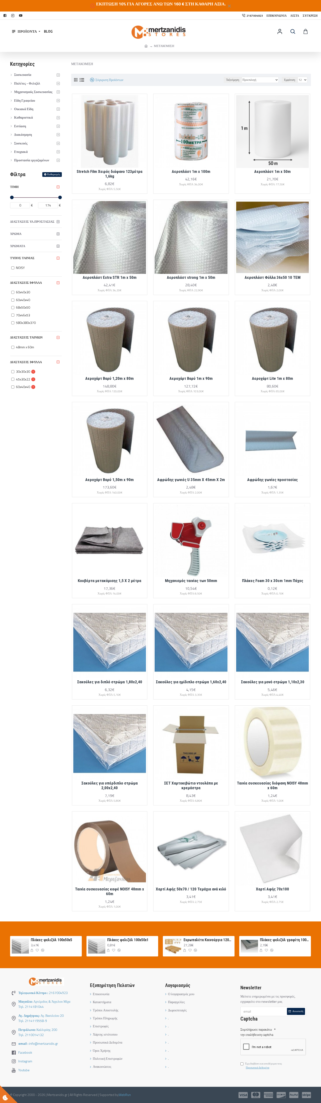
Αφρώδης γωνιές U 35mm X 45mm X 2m (191, 479)
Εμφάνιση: (290, 80)
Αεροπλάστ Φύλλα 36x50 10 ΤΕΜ (273, 277)
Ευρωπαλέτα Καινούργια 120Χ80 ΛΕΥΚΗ (208, 940)
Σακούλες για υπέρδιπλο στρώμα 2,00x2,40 (109, 785)
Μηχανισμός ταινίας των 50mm (191, 580)
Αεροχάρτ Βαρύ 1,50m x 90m (109, 479)
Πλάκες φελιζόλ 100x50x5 (51, 940)
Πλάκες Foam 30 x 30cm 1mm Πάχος (272, 580)
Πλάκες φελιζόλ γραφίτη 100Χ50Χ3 (284, 940)
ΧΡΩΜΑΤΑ (17, 246)
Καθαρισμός (53, 174)
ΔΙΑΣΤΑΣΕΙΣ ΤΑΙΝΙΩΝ (26, 337)
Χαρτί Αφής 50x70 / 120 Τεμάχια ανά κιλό (191, 889)
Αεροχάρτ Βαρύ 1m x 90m (191, 378)
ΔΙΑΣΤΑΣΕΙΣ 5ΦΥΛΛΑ (26, 282)
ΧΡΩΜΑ (15, 233)
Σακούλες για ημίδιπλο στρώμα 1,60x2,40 (191, 682)
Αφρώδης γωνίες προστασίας (272, 479)
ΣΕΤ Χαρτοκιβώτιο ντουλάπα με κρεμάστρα (191, 785)
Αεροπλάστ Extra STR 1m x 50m (110, 277)
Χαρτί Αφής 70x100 (272, 889)
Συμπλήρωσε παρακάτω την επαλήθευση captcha (256, 1032)
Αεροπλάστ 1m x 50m (272, 171)
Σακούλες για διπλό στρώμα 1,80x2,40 (109, 682)
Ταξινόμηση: (233, 80)
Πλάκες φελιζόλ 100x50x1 (128, 940)
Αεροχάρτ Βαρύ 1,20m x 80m (109, 378)
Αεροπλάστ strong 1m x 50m (191, 277)
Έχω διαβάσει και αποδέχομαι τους (263, 1066)
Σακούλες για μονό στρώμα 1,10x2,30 (272, 682)
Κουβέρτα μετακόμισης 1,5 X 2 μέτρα (109, 580)
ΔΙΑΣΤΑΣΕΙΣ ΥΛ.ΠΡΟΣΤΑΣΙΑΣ (32, 221)
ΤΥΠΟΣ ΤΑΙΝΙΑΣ (22, 258)
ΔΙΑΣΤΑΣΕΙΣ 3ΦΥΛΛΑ (26, 362)
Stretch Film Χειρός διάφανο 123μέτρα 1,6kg (109, 174)
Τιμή (14, 186)
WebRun (125, 1094)
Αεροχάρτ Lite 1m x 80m (272, 378)
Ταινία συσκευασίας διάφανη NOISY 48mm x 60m (272, 785)
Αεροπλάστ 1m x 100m (191, 171)
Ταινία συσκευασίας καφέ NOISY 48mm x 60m (109, 891)
